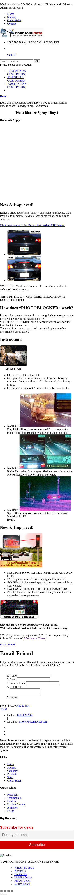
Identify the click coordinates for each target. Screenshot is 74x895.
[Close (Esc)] (1, 891)
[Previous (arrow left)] (1, 894)
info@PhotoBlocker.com (33, 721)
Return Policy (22, 883)
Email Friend (7, 644)
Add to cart (22, 705)
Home (10, 13)
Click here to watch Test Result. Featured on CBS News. (32, 225)
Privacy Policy (22, 880)
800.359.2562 (25, 715)
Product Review (16, 804)
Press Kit (12, 794)
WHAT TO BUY (24, 867)
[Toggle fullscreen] (8, 891)
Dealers (11, 801)
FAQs (10, 810)
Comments (16, 686)
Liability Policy (23, 877)
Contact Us (20, 874)
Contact (11, 23)
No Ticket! (13, 426)
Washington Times (34, 638)
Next (4, 708)
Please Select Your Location (16, 64)
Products (12, 774)
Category (12, 770)
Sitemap (11, 17)
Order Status (14, 20)
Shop (10, 777)
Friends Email (18, 683)
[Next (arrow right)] (5, 894)
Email (13, 679)
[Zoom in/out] (12, 891)
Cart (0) (11, 54)
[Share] (5, 891)
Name (13, 675)
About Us (20, 870)
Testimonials (14, 797)
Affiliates (12, 807)
